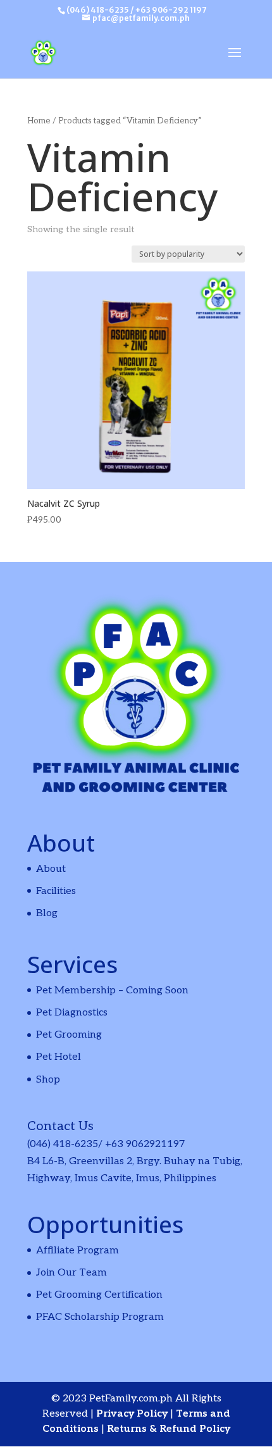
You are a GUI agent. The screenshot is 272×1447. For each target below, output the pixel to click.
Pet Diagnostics (72, 1013)
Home (39, 121)
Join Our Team (71, 1273)
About (51, 869)
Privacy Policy (133, 1414)
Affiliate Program (77, 1251)
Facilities (56, 891)
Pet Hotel (58, 1057)
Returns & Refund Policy (168, 1429)
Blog (47, 913)
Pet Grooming (69, 1035)
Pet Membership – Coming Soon (112, 990)
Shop (48, 1080)
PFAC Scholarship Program (100, 1317)
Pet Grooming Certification (99, 1295)
